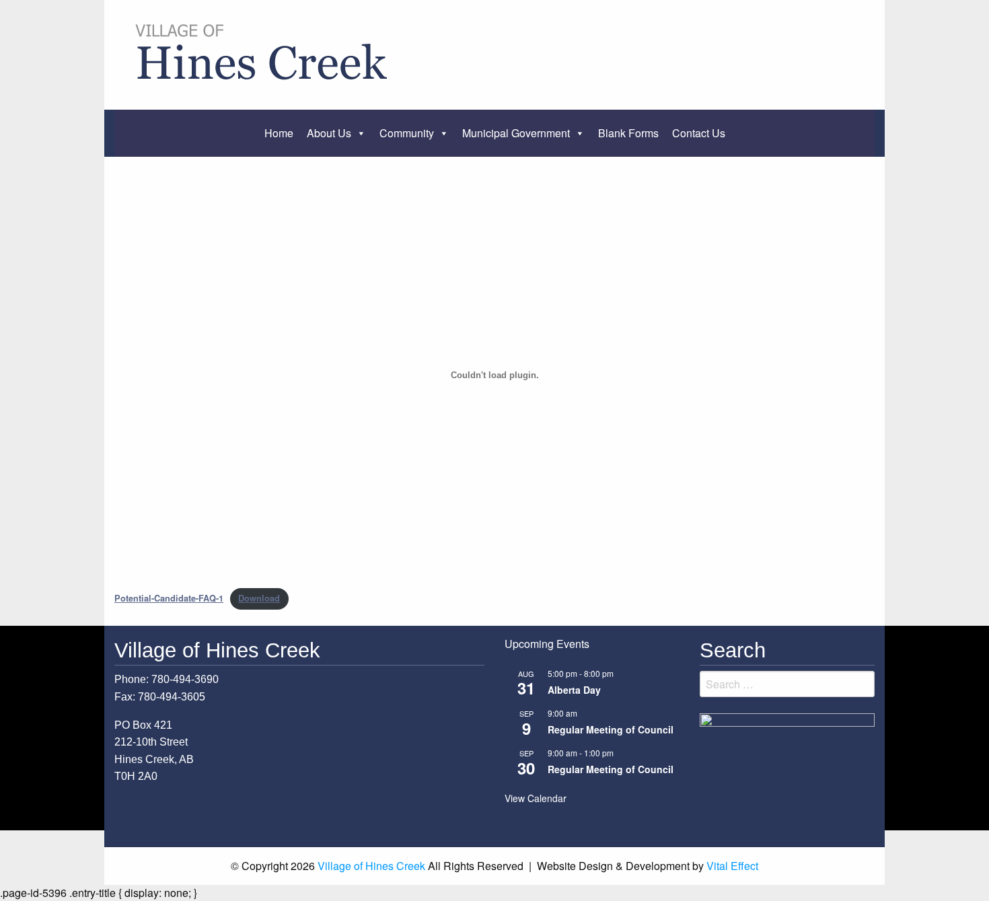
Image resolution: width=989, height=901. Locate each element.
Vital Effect (732, 865)
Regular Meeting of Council (610, 729)
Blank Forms (628, 133)
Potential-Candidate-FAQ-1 (168, 598)
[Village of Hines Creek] (264, 53)
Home (278, 133)
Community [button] (406, 133)
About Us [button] (329, 133)
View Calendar (535, 798)
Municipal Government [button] (516, 133)
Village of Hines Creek (371, 865)
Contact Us (698, 133)
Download (259, 598)
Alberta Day (574, 689)
